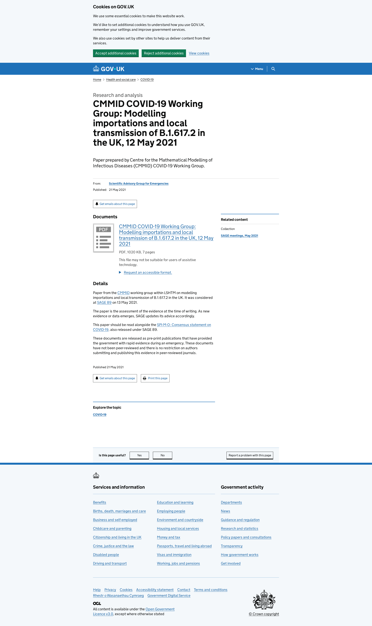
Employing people (171, 511)
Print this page (157, 378)
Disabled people (106, 554)
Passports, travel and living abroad (184, 546)
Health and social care (121, 79)
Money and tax (168, 537)
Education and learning (175, 502)
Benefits (99, 502)
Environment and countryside (180, 520)
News (225, 511)
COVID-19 (147, 79)
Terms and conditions (210, 589)
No (166, 455)
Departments (231, 502)
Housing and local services (178, 528)
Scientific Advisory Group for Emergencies (139, 183)
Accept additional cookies (115, 53)
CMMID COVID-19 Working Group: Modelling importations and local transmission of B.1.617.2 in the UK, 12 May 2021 (166, 235)
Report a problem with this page (250, 455)
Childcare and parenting (112, 528)
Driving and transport (110, 563)
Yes (143, 455)
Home (97, 79)
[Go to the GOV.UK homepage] (108, 68)
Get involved (231, 563)
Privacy (110, 589)
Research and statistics (239, 528)
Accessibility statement (155, 589)
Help (97, 589)
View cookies (199, 53)
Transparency (232, 546)
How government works (239, 554)
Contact (183, 589)
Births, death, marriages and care (119, 511)
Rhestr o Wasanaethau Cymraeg (118, 595)
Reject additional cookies (164, 53)
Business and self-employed (115, 520)
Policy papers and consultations (246, 537)
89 (104, 302)
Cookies (126, 589)
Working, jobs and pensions (178, 563)
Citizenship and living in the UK (117, 537)
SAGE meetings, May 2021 (239, 235)
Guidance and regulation (240, 520)
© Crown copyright (264, 614)
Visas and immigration (174, 554)
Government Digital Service (168, 595)
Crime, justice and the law (113, 546)
